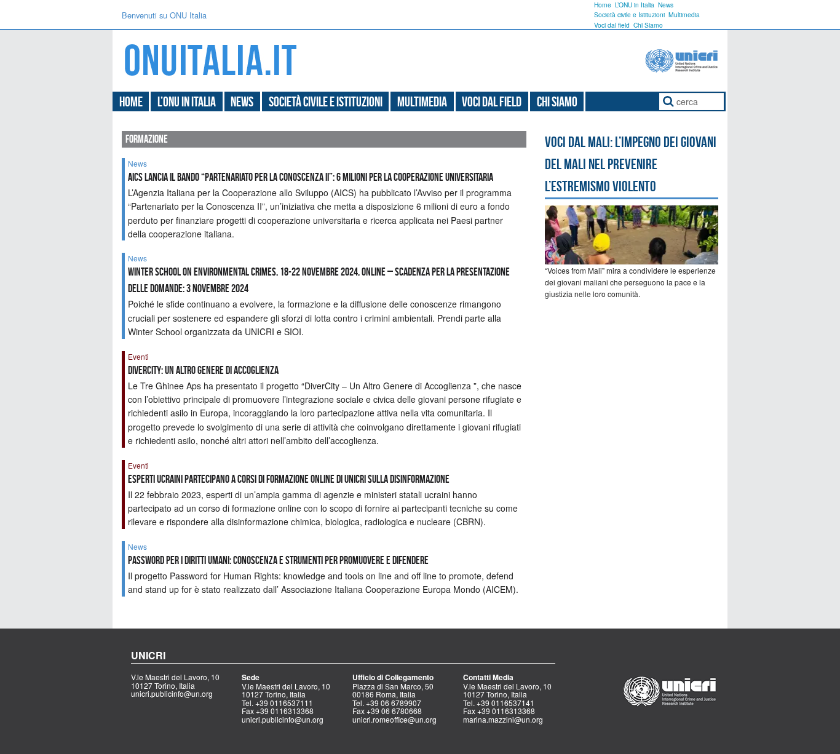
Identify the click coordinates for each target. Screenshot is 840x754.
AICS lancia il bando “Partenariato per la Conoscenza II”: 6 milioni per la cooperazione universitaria (310, 177)
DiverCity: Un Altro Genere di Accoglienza (203, 370)
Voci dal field (612, 25)
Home (602, 4)
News (665, 4)
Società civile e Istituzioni (629, 14)
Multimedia (684, 14)
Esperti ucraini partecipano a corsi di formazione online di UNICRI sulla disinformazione (289, 479)
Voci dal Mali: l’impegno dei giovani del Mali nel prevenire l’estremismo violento (630, 164)
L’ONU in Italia (634, 4)
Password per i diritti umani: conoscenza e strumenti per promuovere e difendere (278, 560)
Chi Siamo (648, 25)
